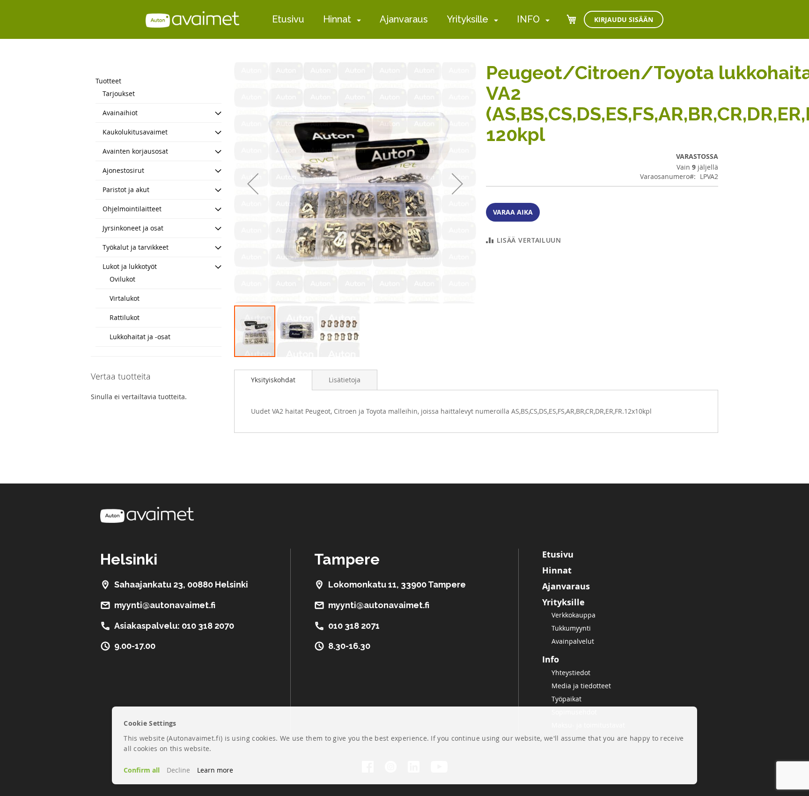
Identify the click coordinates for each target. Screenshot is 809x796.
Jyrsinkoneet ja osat (133, 227)
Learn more (215, 770)
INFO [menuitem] (528, 19)
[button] (253, 183)
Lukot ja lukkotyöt (130, 266)
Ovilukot (122, 279)
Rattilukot (125, 317)
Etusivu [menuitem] (288, 19)
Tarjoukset (119, 93)
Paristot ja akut (126, 189)
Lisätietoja (344, 379)
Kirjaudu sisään (623, 19)
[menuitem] (357, 19)
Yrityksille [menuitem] (467, 19)
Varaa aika (513, 212)
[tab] (273, 380)
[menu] (411, 19)
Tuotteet (108, 80)
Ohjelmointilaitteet (132, 208)
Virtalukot (125, 298)
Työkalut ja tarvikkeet (136, 247)
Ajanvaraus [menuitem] (404, 19)
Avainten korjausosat (135, 151)
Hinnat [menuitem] (337, 19)
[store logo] (192, 19)
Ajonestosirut (123, 170)
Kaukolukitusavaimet (135, 131)
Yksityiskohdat (273, 379)
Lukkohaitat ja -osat (140, 336)
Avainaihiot (120, 112)
